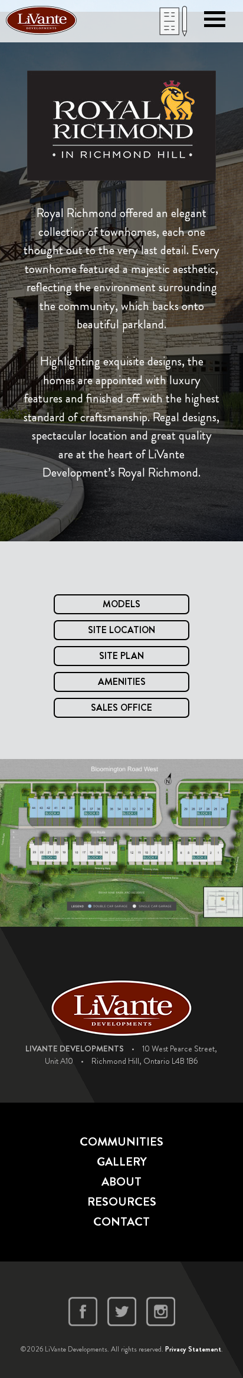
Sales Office (121, 707)
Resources (121, 1201)
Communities (121, 1141)
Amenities (122, 681)
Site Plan (121, 656)
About (121, 1181)
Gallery (122, 1161)
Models (121, 604)
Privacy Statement (193, 1349)
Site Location (121, 630)
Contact (121, 1221)
